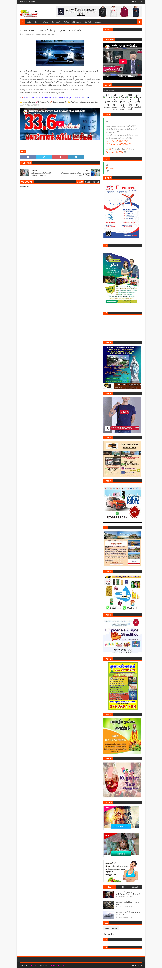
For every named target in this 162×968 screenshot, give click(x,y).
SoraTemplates (33, 965)
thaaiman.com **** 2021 (58, 965)
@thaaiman (111, 168)
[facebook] (133, 2)
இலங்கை (107, 928)
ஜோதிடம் (88, 22)
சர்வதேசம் (115, 928)
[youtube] (138, 2)
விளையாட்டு (56, 22)
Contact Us (32, 2)
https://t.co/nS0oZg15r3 (117, 141)
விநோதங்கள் (76, 22)
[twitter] (135, 2)
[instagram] (141, 2)
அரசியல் (98, 22)
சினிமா (66, 22)
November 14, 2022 (114, 152)
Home (21, 2)
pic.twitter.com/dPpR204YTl (118, 144)
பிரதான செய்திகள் (41, 22)
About (25, 2)
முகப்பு (29, 22)
